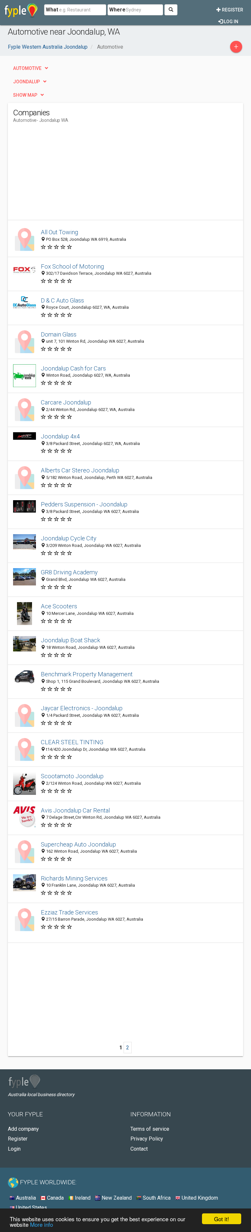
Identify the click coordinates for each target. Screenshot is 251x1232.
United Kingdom (199, 1198)
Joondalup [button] (26, 81)
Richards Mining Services (74, 878)
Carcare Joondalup (66, 402)
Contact (139, 1149)
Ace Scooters (59, 606)
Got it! (221, 1219)
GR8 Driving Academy (69, 572)
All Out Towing (59, 232)
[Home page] (21, 10)
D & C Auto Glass (62, 300)
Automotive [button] (27, 68)
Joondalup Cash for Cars (73, 368)
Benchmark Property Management (87, 674)
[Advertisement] (68, 174)
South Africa (156, 1198)
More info (41, 1224)
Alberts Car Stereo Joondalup (80, 470)
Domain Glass (58, 334)
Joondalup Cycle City (68, 538)
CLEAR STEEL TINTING (72, 742)
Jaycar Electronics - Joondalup (82, 708)
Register (232, 9)
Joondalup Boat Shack (70, 640)
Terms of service (149, 1129)
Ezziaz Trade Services (69, 912)
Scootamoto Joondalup (72, 776)
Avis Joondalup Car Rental (75, 810)
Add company (23, 1129)
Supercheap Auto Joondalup (78, 844)
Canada (55, 1198)
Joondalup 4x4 (60, 436)
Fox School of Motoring (72, 266)
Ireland (82, 1198)
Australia (25, 1198)
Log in (230, 21)
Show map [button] (25, 95)
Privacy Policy (146, 1139)
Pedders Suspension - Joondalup (84, 504)
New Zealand (116, 1198)
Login (14, 1149)
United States (31, 1208)
